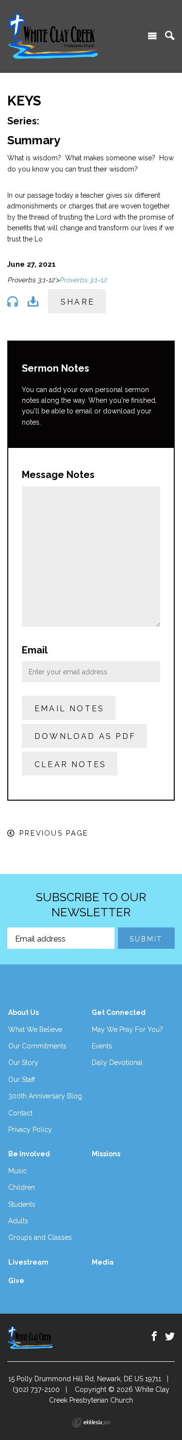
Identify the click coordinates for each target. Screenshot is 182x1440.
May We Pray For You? (127, 1029)
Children (21, 1187)
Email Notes (69, 708)
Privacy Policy (30, 1129)
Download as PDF (85, 736)
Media (103, 1262)
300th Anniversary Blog (45, 1096)
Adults (18, 1221)
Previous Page (53, 833)
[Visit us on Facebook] (154, 1336)
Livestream (28, 1262)
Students (21, 1204)
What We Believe (35, 1029)
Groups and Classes (40, 1237)
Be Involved (29, 1154)
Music (17, 1171)
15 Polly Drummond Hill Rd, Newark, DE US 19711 (84, 1379)
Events (102, 1046)
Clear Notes (70, 764)
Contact (20, 1113)
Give (16, 1281)
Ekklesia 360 (91, 1422)
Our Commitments (37, 1046)
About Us (23, 1012)
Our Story (23, 1062)
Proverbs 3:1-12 (82, 280)
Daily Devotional (117, 1062)
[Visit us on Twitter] (170, 1336)
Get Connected (119, 1012)
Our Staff (21, 1079)
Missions (106, 1154)
